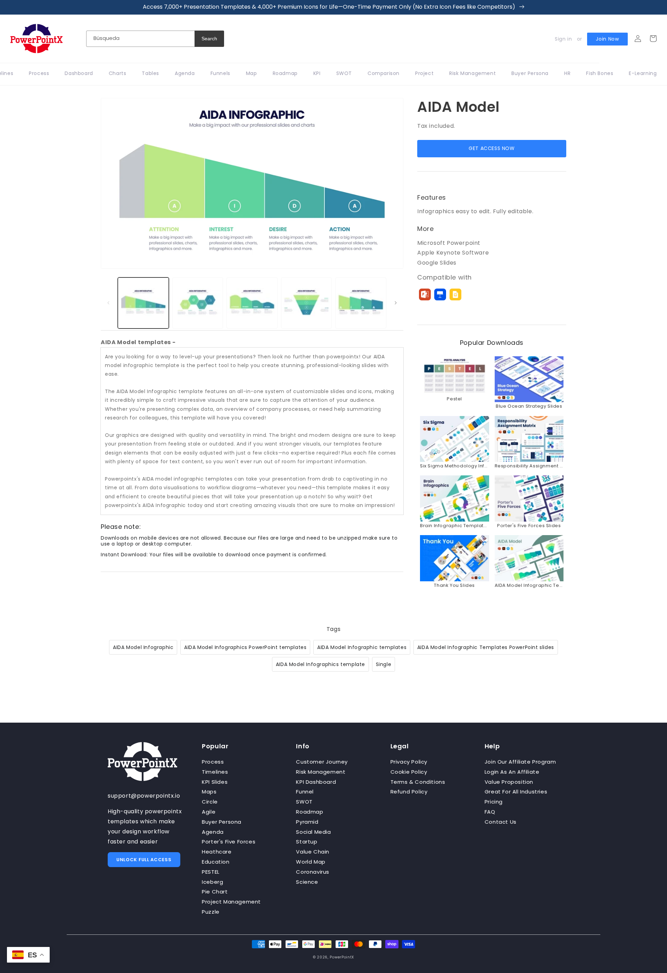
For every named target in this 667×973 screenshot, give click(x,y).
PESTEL (211, 871)
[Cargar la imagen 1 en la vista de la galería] (143, 303)
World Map (310, 861)
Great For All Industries (516, 791)
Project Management (231, 901)
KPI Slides (215, 781)
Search (209, 38)
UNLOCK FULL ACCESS (144, 859)
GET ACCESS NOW (491, 148)
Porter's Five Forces (228, 841)
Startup (306, 841)
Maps (209, 791)
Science (307, 881)
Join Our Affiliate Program (520, 761)
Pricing (494, 801)
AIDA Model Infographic (143, 647)
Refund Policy (409, 791)
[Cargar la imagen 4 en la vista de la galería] (306, 303)
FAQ (490, 811)
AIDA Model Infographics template (320, 664)
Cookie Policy (408, 771)
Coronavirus (312, 871)
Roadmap (309, 811)
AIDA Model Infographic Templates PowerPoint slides (485, 647)
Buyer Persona (221, 821)
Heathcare (216, 851)
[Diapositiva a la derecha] (395, 302)
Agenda (213, 831)
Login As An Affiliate (512, 771)
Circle (210, 801)
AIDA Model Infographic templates (361, 647)
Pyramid (307, 821)
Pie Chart (215, 891)
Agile (208, 811)
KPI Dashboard (316, 781)
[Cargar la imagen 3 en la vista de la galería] (252, 303)
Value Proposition (509, 781)
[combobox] (140, 39)
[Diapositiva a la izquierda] (108, 302)
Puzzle (211, 911)
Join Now (607, 38)
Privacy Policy (408, 761)
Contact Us (501, 821)
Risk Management (320, 771)
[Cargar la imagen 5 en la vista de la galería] (360, 303)
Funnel (305, 791)
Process (213, 761)
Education (215, 861)
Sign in (563, 38)
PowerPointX (342, 957)
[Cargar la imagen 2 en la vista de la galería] (197, 303)
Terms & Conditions (417, 781)
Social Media (313, 831)
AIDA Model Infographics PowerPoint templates (245, 647)
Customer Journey (322, 761)
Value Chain (312, 851)
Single (384, 664)
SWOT (304, 801)
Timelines (215, 771)
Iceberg (212, 881)
